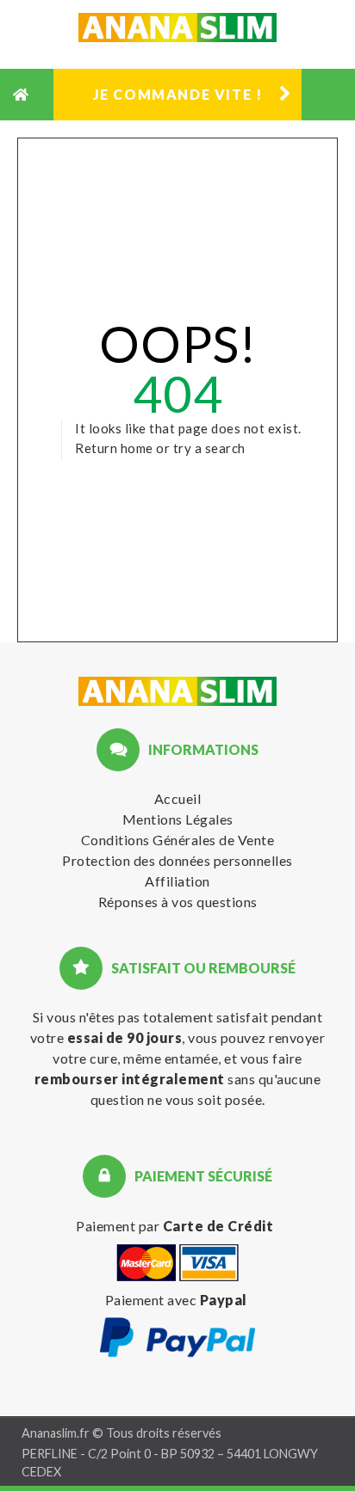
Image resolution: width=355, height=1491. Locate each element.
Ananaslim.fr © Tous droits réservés (121, 1433)
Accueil (178, 798)
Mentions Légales (178, 819)
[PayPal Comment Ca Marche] (177, 1354)
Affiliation (177, 881)
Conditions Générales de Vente (178, 839)
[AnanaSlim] (177, 694)
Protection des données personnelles (177, 860)
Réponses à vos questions (178, 901)
